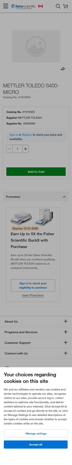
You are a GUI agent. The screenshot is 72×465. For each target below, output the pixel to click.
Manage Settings (36, 433)
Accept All (35, 444)
